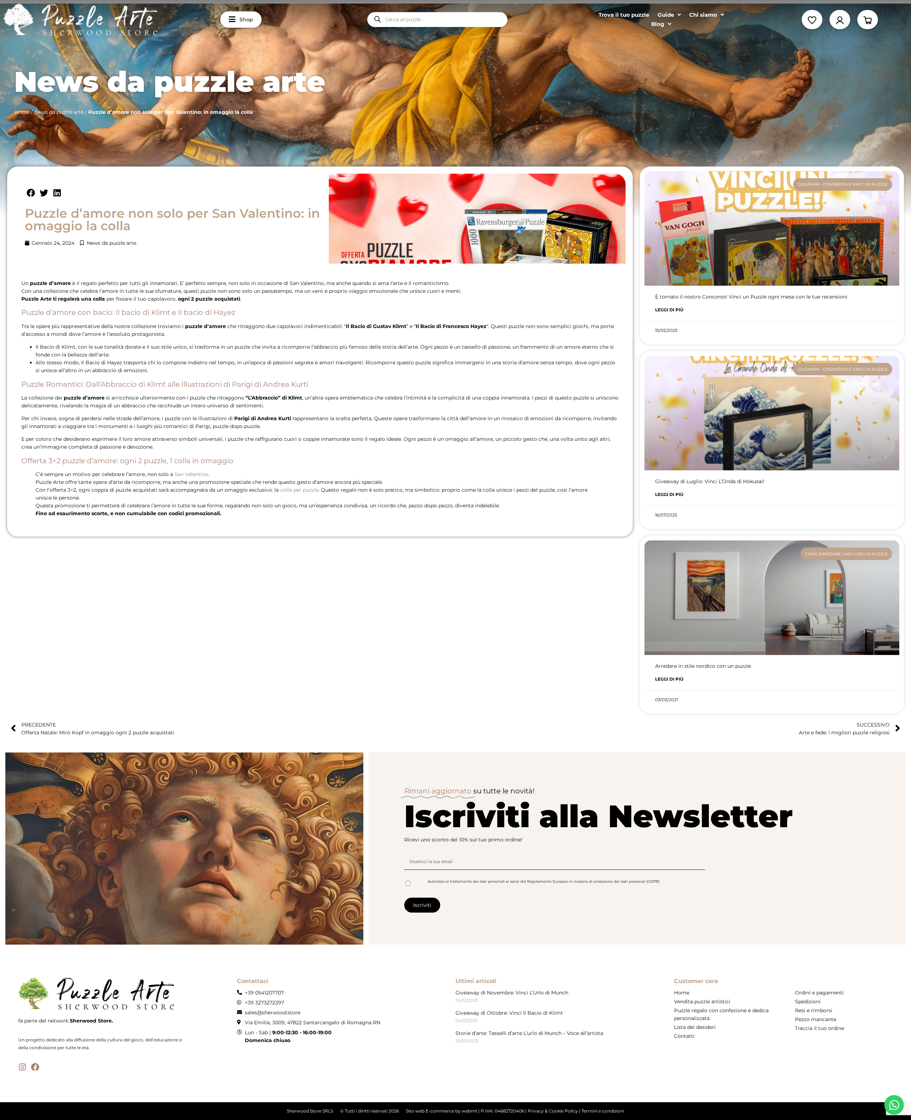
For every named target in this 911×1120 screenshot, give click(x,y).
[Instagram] (22, 1067)
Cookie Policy (563, 1111)
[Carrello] (867, 19)
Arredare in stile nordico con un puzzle (703, 666)
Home (22, 112)
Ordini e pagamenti (819, 992)
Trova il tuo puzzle (624, 14)
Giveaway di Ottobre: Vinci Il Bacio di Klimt (509, 1013)
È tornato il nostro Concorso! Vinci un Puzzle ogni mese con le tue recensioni (751, 297)
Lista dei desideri (695, 1027)
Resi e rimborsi (813, 1010)
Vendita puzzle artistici (702, 1001)
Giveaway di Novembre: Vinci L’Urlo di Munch (512, 992)
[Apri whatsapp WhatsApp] (894, 1105)
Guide (666, 14)
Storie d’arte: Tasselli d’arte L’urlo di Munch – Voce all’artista (529, 1033)
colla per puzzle (299, 490)
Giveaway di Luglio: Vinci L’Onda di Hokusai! (709, 481)
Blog (657, 24)
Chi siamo (703, 14)
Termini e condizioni (602, 1111)
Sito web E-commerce (430, 1111)
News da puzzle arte (59, 112)
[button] (31, 193)
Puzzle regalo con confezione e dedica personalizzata (721, 1014)
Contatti (684, 1036)
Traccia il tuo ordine (819, 1028)
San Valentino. (192, 474)
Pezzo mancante (815, 1019)
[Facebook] (35, 1067)
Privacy (536, 1111)
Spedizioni (808, 1001)
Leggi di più (669, 309)
